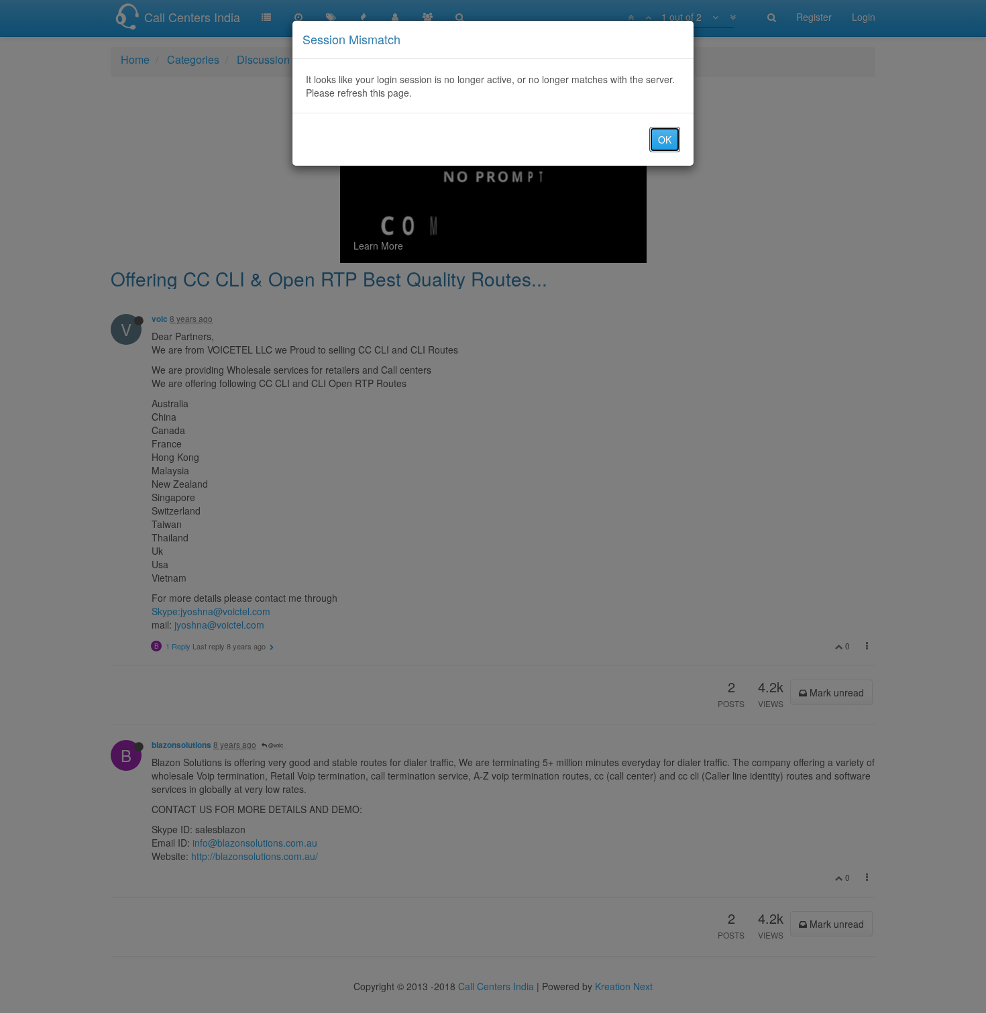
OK (664, 139)
